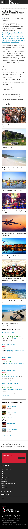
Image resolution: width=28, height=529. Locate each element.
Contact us (17, 516)
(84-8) (3, 348)
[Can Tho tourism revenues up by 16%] (14, 180)
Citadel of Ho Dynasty (8, 89)
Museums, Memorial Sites (8, 483)
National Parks (6, 477)
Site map (23, 516)
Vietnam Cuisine (6, 491)
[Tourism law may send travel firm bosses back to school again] (14, 223)
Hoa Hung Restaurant (12, 429)
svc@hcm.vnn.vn (6, 366)
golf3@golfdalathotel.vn (7, 340)
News (6, 6)
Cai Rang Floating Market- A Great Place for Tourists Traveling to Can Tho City (13, 41)
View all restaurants (6, 435)
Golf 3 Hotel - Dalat (8, 333)
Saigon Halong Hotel (8, 370)
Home (2, 6)
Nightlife (4, 471)
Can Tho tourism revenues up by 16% (11, 94)
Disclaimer (12, 516)
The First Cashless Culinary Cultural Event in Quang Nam (13, 83)
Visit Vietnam (15, 526)
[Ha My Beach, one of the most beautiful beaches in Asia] (14, 158)
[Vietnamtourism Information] (14, 2)
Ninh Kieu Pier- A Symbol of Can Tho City (13, 36)
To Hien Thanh (7, 363)
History (4, 475)
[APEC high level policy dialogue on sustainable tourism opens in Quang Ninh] (14, 268)
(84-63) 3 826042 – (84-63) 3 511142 (11, 337)
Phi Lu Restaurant (11, 423)
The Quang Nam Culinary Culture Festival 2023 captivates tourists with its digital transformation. (14, 80)
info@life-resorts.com (7, 353)
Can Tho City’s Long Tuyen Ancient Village (13, 38)
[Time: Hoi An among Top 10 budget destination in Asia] (14, 246)
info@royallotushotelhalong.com (9, 393)
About (6, 515)
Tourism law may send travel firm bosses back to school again (14, 100)
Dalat (15, 338)
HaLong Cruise (12, 515)
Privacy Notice (5, 516)
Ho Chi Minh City (20, 363)
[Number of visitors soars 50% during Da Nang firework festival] (14, 201)
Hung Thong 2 (7, 389)
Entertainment (6, 474)
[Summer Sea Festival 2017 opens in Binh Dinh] (14, 291)
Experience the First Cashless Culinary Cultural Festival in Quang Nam (14, 76)
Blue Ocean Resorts (8, 344)
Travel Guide (5, 494)
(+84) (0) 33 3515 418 (7, 387)
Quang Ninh (15, 376)
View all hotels (5, 395)
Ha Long (4, 376)
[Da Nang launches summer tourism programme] (14, 313)
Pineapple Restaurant (12, 406)
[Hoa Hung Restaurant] (4, 430)
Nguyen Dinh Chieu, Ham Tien (12, 350)
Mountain (4, 487)
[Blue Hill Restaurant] (4, 413)
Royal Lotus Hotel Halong (10, 383)
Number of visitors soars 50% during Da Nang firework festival (13, 96)
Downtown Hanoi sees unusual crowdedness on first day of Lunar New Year (14, 86)
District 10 (13, 363)
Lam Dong (19, 338)
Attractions (5, 465)
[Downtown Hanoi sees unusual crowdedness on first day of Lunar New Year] (14, 115)
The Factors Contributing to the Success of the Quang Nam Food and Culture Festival (14, 73)
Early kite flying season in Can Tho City (12, 33)
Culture (4, 468)
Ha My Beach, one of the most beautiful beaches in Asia (14, 91)
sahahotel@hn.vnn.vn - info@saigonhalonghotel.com (9, 379)
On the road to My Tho (8, 34)
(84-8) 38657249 (6, 361)
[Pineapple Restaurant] (4, 407)
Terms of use (19, 515)
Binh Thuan (9, 351)
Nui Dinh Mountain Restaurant (14, 417)
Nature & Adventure (7, 470)
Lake (3, 485)
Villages (4, 479)
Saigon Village (6, 357)
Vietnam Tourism (9, 518)
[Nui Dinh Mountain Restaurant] (4, 419)
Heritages (4, 481)
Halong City (9, 376)
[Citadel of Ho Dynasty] (14, 137)
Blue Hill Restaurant (11, 412)
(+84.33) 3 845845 (6, 374)
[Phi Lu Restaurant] (4, 424)
